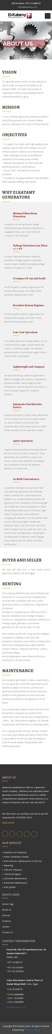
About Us (6, 909)
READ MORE (8, 822)
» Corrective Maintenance (14, 878)
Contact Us (7, 932)
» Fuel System (9, 887)
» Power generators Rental (15, 856)
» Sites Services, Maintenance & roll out (22, 861)
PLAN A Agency (32, 1029)
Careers (6, 926)
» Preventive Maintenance (14, 882)
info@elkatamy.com (16, 1007)
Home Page (8, 904)
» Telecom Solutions (12, 869)
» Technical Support (11, 874)
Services (6, 915)
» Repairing (7, 865)
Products (6, 921)
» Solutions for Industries (14, 852)
